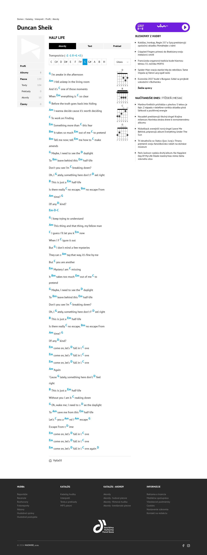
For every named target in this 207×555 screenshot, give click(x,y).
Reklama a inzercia (156, 494)
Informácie (153, 486)
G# (89, 62)
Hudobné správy (25, 513)
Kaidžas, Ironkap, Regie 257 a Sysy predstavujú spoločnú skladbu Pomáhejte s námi (162, 44)
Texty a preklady (68, 501)
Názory (20, 509)
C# (56, 62)
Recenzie (21, 497)
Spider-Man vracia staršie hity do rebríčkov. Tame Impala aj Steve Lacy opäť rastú (163, 71)
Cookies (151, 505)
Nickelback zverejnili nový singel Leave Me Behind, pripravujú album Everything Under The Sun (162, 131)
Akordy (56, 19)
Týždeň (167, 98)
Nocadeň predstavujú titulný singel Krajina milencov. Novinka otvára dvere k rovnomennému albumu (163, 119)
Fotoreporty (23, 505)
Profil (48, 19)
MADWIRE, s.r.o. (32, 545)
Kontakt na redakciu (157, 513)
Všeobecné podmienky (158, 501)
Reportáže (22, 494)
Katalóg (29, 19)
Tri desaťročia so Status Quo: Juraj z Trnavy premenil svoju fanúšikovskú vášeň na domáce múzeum (162, 143)
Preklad (117, 46)
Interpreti (39, 19)
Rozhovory (22, 501)
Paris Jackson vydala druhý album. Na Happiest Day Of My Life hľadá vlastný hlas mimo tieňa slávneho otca (162, 155)
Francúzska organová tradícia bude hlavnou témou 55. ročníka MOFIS (160, 62)
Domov (20, 19)
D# (65, 62)
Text (90, 46)
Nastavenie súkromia (157, 509)
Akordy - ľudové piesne (115, 497)
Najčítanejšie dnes (147, 98)
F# (80, 62)
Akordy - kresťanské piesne (117, 505)
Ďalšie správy (145, 87)
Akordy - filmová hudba (115, 501)
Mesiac (177, 98)
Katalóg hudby (68, 494)
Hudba (21, 486)
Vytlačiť (57, 460)
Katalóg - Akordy (114, 486)
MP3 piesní (66, 505)
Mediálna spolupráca (158, 497)
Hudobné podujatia (27, 516)
